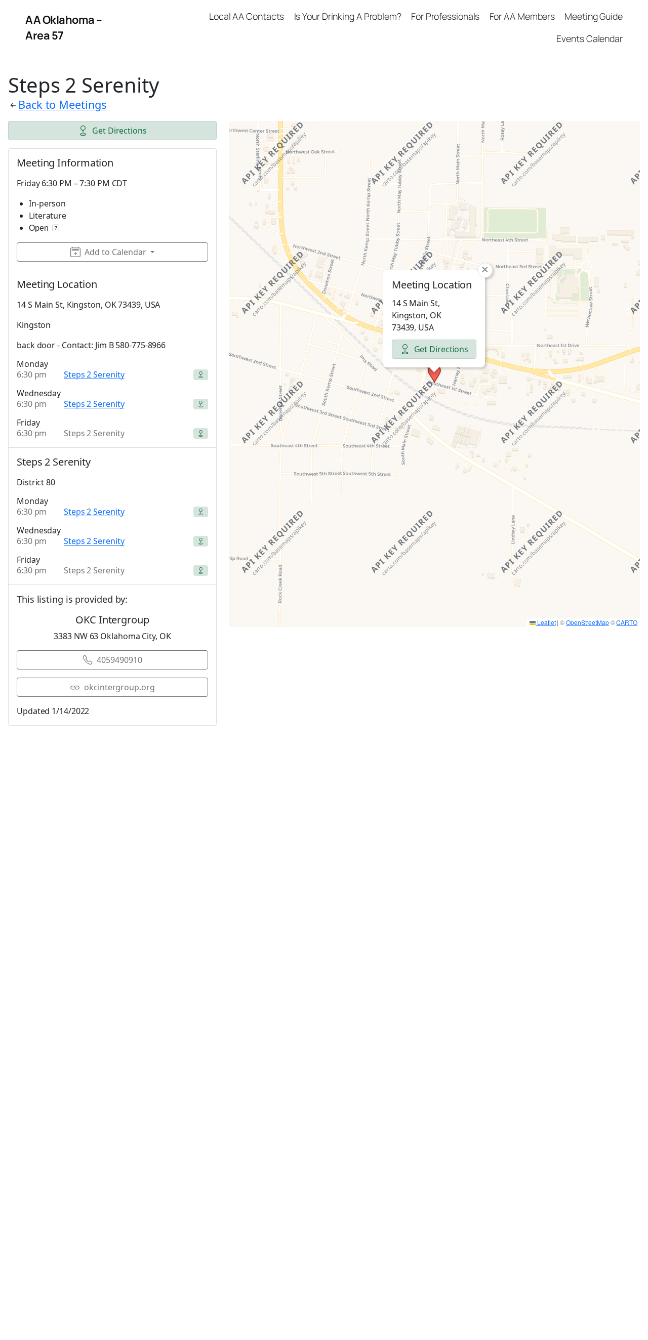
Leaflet (545, 622)
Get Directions (119, 130)
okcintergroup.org (119, 687)
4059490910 (119, 659)
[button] (434, 374)
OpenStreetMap (587, 622)
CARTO (626, 622)
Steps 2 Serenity (94, 374)
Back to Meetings (62, 104)
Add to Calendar (115, 252)
